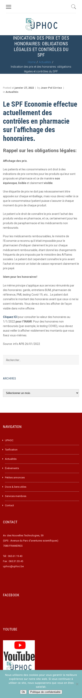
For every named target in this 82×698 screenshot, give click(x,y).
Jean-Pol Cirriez (51, 87)
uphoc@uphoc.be (13, 566)
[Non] (77, 684)
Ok (23, 691)
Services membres (15, 496)
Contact (9, 505)
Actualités (45, 62)
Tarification (11, 449)
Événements (12, 468)
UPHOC (9, 440)
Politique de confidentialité (45, 691)
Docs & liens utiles (15, 486)
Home (32, 62)
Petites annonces (15, 477)
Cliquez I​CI (10, 317)
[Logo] (41, 24)
